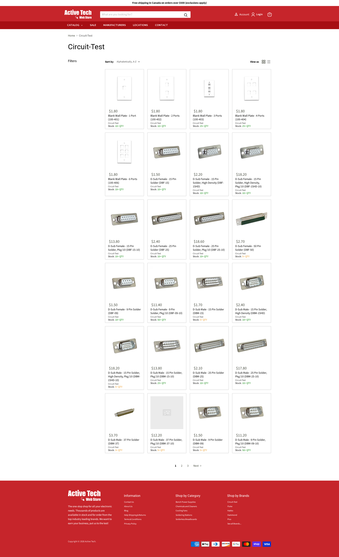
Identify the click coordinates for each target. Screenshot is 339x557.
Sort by (109, 61)
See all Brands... (234, 523)
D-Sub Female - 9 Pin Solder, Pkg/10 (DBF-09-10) (166, 311)
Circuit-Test (113, 123)
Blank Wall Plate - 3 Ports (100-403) (207, 117)
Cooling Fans (181, 510)
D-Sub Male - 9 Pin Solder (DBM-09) (208, 441)
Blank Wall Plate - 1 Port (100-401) (122, 117)
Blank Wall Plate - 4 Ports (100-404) (249, 117)
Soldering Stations (184, 515)
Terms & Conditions (132, 519)
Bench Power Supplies (186, 502)
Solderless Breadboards (186, 519)
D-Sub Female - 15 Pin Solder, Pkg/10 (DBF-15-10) (124, 248)
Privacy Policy (130, 523)
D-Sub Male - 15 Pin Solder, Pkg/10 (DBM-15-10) (166, 374)
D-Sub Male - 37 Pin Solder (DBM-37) (123, 441)
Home (71, 35)
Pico (229, 519)
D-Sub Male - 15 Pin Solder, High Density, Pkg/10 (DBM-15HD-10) (124, 376)
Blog (126, 510)
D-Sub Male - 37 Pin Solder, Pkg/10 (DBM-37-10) (166, 441)
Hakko (230, 510)
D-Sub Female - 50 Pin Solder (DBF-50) (248, 248)
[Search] (186, 14)
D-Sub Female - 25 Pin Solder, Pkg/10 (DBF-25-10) (209, 248)
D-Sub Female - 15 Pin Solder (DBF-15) (163, 181)
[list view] (268, 61)
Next (196, 466)
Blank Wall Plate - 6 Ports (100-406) (122, 181)
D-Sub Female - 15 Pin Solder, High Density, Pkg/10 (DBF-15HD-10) (248, 182)
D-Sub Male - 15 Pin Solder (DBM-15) (208, 311)
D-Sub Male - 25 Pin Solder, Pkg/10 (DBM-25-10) (251, 374)
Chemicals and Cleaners (186, 506)
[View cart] (269, 14)
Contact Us (129, 502)
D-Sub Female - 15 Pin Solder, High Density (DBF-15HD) (208, 182)
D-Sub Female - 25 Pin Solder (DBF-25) (163, 248)
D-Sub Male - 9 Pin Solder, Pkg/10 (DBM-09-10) (250, 441)
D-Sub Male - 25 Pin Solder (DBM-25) (208, 374)
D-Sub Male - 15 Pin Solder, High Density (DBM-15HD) (251, 311)
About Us (128, 506)
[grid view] (263, 61)
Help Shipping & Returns (135, 515)
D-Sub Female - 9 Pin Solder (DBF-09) (124, 311)
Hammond (232, 515)
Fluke (229, 506)
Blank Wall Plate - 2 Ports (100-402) (165, 117)
